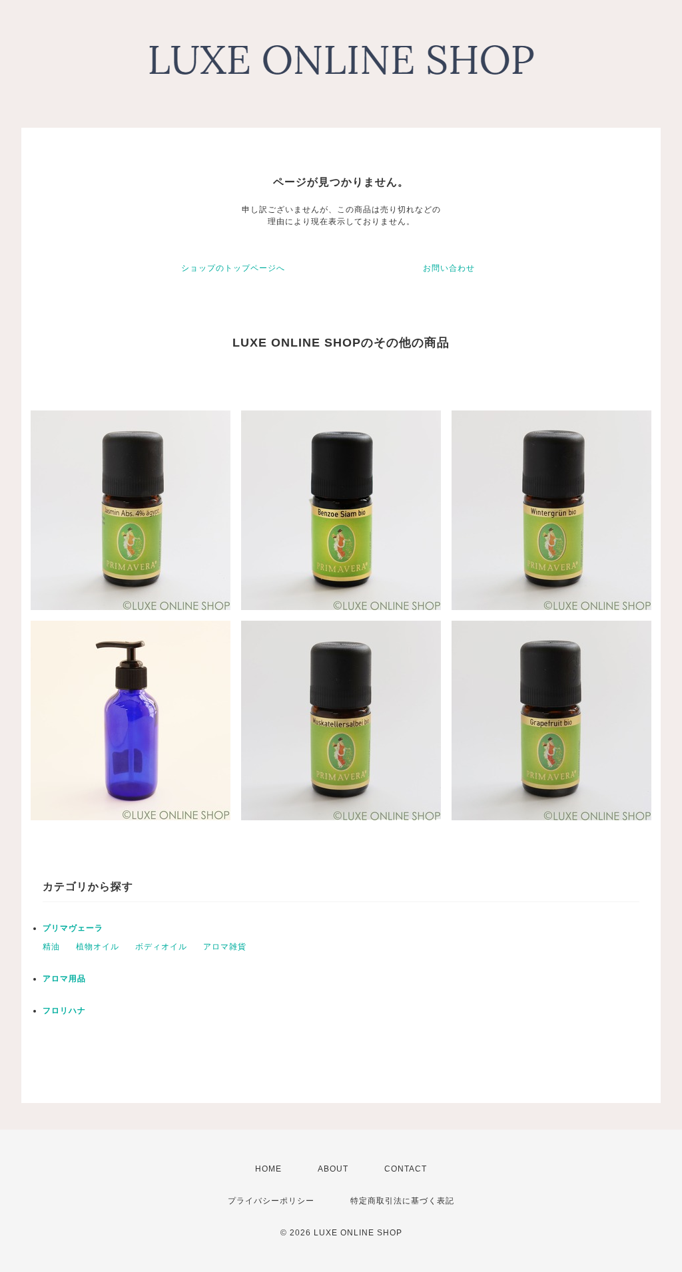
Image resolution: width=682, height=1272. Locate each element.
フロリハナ (64, 1010)
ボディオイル (161, 946)
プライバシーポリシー (271, 1200)
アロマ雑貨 (224, 946)
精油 (51, 946)
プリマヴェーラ (73, 928)
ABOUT (333, 1169)
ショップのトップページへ (233, 268)
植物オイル (97, 946)
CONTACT (405, 1169)
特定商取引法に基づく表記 (402, 1200)
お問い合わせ (449, 268)
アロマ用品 (64, 978)
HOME (268, 1169)
